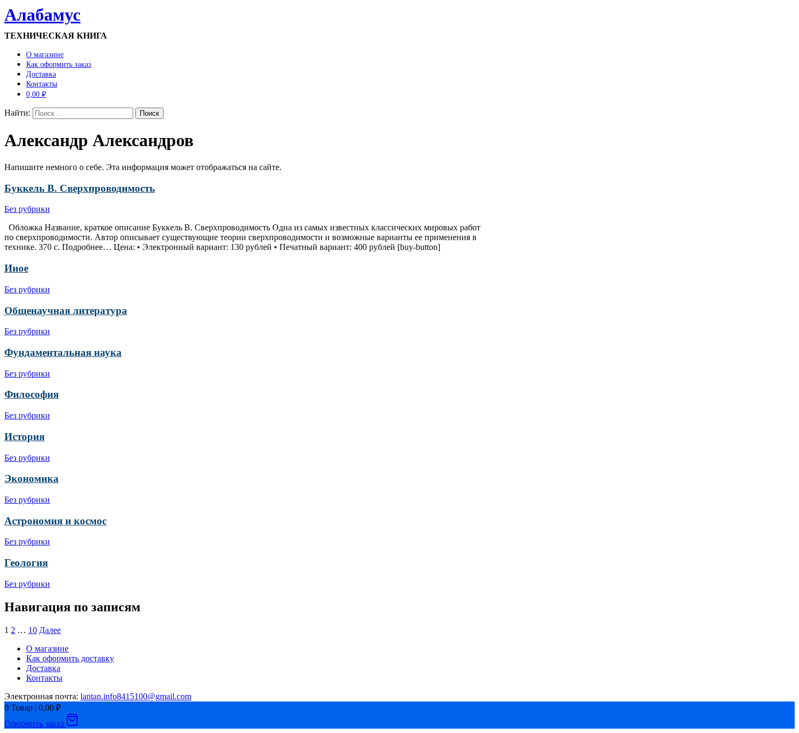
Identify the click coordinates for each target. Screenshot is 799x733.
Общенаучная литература (65, 310)
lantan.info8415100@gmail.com (135, 696)
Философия (31, 394)
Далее (50, 630)
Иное (16, 268)
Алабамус (42, 14)
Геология (26, 562)
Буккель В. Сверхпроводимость (79, 188)
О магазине (45, 55)
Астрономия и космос (55, 521)
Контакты (41, 84)
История (24, 436)
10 (32, 630)
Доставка (41, 74)
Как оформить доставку (70, 658)
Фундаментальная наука (63, 352)
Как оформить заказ (58, 64)
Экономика (31, 478)
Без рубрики (27, 209)
